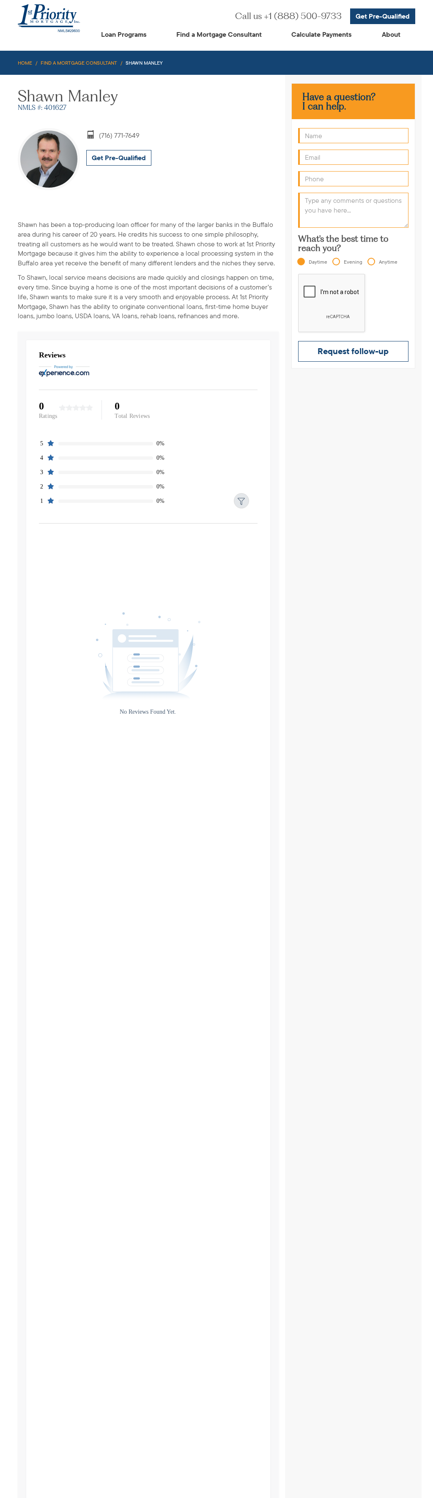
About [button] (391, 34)
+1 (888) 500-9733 (288, 16)
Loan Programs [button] (124, 34)
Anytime (388, 262)
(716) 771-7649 (119, 135)
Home (25, 63)
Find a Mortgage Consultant (219, 34)
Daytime (318, 262)
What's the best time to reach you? (343, 243)
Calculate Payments (321, 34)
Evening (353, 262)
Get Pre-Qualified (383, 16)
